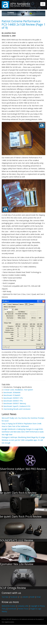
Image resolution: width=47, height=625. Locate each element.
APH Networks (20, 4)
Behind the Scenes (8, 606)
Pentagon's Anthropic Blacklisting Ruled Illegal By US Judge (23, 437)
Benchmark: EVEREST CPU (13, 398)
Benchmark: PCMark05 (11, 395)
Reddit (32, 597)
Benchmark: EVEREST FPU (13, 401)
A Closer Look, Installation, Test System (18, 390)
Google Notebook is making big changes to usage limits (22, 429)
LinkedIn (25, 597)
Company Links (23, 606)
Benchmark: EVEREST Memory (14, 403)
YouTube (5, 597)
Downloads (12, 609)
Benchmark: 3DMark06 (11, 392)
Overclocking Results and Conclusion (16, 409)
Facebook (13, 597)
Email (38, 597)
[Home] (5, 4)
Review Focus (23, 609)
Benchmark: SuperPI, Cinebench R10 (16, 406)
